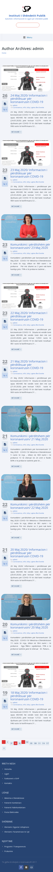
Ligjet (6, 774)
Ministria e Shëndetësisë (14, 798)
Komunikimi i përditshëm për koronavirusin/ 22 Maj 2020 (30, 506)
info (24, 107)
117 (47, 743)
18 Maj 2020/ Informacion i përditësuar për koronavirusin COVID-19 (28, 695)
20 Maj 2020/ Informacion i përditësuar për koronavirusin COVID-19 (28, 552)
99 (19, 743)
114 (43, 743)
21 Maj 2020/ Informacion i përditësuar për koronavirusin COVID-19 (28, 364)
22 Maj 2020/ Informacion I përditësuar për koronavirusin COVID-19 (28, 316)
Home (4, 53)
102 (27, 742)
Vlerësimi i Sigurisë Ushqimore (16, 827)
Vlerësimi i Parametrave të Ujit (16, 832)
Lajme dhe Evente (37, 107)
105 (31, 743)
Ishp (28, 107)
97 (11, 743)
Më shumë (15, 132)
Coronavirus (17, 107)
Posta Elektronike (11, 812)
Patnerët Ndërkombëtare (14, 807)
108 (35, 743)
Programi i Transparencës (15, 846)
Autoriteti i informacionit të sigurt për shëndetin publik (26, 19)
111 (39, 743)
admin (15, 105)
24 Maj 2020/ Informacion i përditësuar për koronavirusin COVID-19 (28, 98)
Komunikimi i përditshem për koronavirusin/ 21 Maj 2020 (30, 437)
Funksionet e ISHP (11, 778)
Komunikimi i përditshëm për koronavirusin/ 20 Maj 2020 (30, 625)
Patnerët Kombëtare (12, 803)
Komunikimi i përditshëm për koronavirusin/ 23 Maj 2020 (30, 246)
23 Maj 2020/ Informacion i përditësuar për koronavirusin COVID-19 (28, 173)
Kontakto (8, 783)
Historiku (8, 769)
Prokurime (8, 851)
